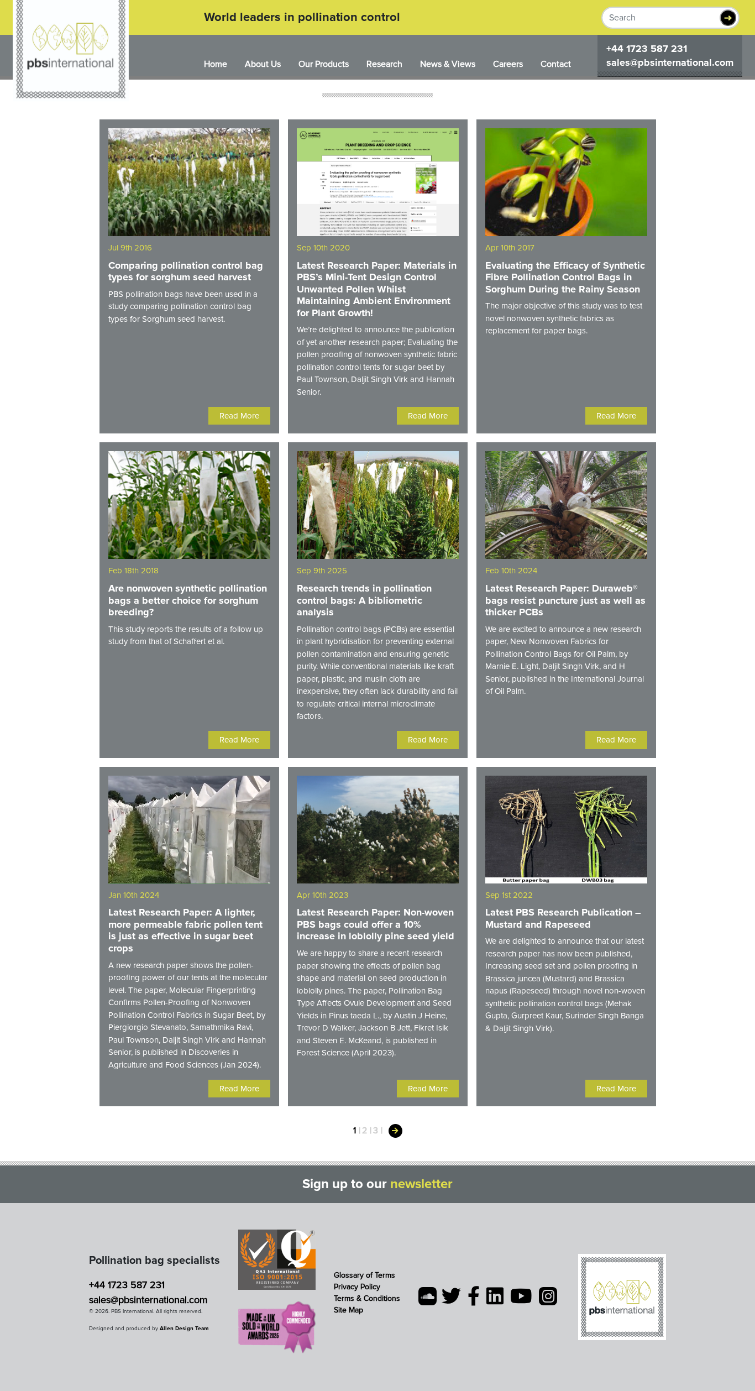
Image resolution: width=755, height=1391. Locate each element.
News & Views (447, 64)
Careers (508, 64)
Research (384, 64)
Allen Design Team (184, 1328)
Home (215, 64)
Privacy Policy (357, 1286)
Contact (556, 64)
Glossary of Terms (364, 1275)
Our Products (323, 64)
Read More (239, 416)
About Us (263, 64)
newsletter (421, 1184)
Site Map (348, 1310)
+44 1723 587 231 (646, 49)
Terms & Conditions (367, 1298)
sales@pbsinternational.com (669, 62)
